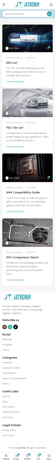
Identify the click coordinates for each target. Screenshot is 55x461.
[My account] (51, 5)
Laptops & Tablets (11, 367)
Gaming (18, 57)
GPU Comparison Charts (22, 257)
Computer (7, 362)
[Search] (49, 13)
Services (6, 396)
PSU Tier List (14, 127)
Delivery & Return (11, 411)
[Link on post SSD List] (27, 38)
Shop (4, 401)
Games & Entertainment (14, 378)
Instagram (7, 344)
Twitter (5, 349)
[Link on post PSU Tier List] (27, 103)
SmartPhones (9, 373)
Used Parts (7, 417)
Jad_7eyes (14, 48)
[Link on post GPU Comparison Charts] (27, 232)
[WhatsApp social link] (10, 327)
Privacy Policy (9, 430)
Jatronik (22, 447)
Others (5, 383)
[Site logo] (27, 4)
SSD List (11, 62)
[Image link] (17, 297)
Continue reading (15, 81)
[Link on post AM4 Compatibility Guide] (27, 168)
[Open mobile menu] (4, 5)
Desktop (10, 57)
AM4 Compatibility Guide (23, 192)
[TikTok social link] (15, 327)
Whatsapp (7, 339)
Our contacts (8, 406)
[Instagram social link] (4, 327)
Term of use (8, 435)
